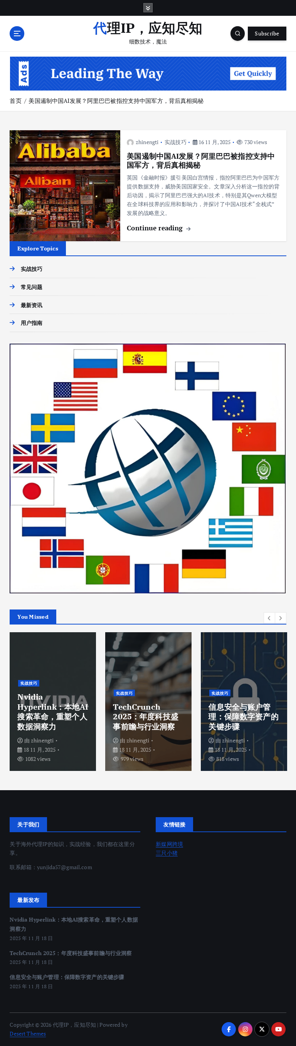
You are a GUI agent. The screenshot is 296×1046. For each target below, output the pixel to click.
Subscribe (267, 33)
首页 (15, 100)
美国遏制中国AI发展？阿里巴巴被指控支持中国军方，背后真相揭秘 (116, 100)
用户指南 (31, 322)
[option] (53, 701)
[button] (269, 618)
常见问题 (31, 287)
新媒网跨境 (169, 844)
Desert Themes (28, 1033)
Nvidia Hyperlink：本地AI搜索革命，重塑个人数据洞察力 (52, 711)
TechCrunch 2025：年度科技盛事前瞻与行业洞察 (145, 717)
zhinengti (147, 142)
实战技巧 (176, 142)
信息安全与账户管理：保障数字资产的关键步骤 (243, 717)
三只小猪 (167, 853)
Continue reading (156, 227)
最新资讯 (31, 305)
